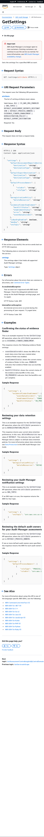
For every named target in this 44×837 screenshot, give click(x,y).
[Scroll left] (11, 6)
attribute (6, 96)
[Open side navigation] (3, 12)
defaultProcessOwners (21, 183)
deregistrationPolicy (21, 198)
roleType (21, 190)
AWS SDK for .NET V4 (13, 606)
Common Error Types (21, 283)
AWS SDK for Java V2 (13, 615)
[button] (8, 36)
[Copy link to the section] (2, 71)
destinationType (21, 168)
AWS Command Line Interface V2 (17, 603)
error (16, 212)
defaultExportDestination (23, 173)
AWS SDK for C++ (11, 609)
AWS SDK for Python (12, 626)
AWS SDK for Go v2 (12, 612)
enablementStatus (22, 210)
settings (12, 161)
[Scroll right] (34, 6)
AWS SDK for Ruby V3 (13, 629)
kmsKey (14, 222)
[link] (36, 17)
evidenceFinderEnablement (23, 205)
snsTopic (15, 225)
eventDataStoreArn (22, 215)
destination (19, 165)
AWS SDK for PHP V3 (12, 623)
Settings (11, 267)
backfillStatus (21, 207)
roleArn (20, 188)
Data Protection (11, 444)
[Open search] (40, 7)
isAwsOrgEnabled (18, 220)
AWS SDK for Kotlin (12, 620)
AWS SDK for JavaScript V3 (15, 617)
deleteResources (21, 200)
